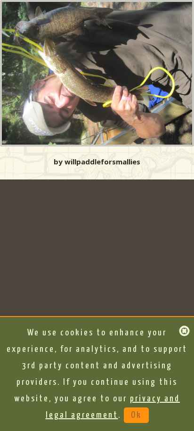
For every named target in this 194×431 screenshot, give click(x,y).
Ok (136, 415)
